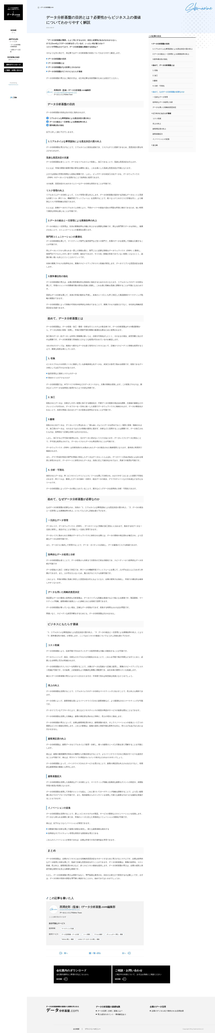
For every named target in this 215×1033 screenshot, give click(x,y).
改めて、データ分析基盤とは (163, 65)
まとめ (155, 145)
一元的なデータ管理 (160, 97)
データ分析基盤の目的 (161, 44)
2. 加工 (155, 75)
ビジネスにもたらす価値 (162, 113)
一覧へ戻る (96, 953)
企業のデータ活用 (158, 1007)
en (15, 97)
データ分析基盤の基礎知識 (108, 1007)
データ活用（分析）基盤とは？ (110, 1011)
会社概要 (76, 1029)
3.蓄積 (155, 81)
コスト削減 (157, 118)
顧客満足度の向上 (159, 129)
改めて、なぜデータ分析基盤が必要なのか (169, 92)
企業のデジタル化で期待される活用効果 (168, 1011)
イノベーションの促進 (161, 139)
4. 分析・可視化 (158, 86)
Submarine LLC (13, 84)
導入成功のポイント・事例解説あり (112, 1014)
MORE (59, 979)
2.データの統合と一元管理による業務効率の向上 (171, 54)
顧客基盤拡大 (158, 134)
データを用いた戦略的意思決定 (164, 107)
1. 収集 (155, 70)
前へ (66, 953)
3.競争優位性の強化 (160, 59)
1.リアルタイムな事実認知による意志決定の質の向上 (173, 49)
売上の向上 (157, 124)
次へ (124, 953)
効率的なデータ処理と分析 (163, 102)
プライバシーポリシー (93, 1029)
